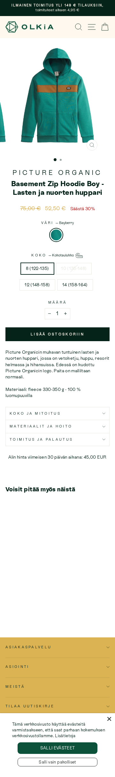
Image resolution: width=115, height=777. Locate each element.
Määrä (57, 302)
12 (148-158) (37, 284)
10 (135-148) (74, 268)
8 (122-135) (37, 268)
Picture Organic (57, 173)
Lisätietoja (65, 735)
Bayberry (56, 235)
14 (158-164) (75, 284)
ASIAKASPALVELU (28, 647)
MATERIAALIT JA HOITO (41, 426)
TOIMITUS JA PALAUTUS (41, 439)
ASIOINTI (17, 667)
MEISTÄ (15, 686)
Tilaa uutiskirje (29, 706)
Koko (53, 255)
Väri (57, 223)
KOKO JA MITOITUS (35, 413)
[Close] (109, 719)
